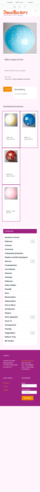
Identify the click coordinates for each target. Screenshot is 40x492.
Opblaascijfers (10, 301)
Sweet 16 (8, 321)
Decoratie (27, 79)
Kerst (7, 293)
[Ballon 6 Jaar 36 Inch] (11, 196)
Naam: (24, 383)
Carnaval (8, 245)
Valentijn (8, 329)
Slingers (8, 313)
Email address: (26, 390)
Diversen (19, 261)
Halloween (9, 281)
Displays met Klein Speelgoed (16, 257)
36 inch (14, 79)
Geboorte (8, 273)
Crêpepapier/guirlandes (14, 253)
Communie (9, 249)
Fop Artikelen (10, 269)
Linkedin (5, 390)
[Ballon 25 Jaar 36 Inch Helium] (11, 159)
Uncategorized (10, 325)
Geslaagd (8, 277)
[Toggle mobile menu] (36, 11)
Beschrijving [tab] (8, 89)
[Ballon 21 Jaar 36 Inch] (29, 123)
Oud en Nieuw (10, 305)
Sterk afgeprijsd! (19, 317)
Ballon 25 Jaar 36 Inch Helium (10, 176)
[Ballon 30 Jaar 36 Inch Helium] (11, 123)
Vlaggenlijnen (19, 333)
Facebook (6, 383)
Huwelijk (8, 289)
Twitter (5, 386)
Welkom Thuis (10, 337)
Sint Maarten (10, 309)
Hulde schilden (10, 285)
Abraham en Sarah (12, 237)
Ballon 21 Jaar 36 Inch (28, 138)
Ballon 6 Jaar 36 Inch (10, 212)
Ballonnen (20, 79)
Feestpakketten (11, 265)
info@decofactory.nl (28, 360)
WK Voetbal (9, 341)
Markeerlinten (10, 297)
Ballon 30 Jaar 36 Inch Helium (10, 139)
